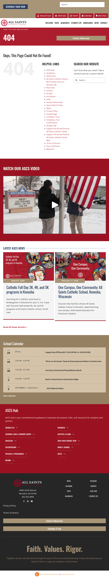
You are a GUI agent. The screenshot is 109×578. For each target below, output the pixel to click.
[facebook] (24, 501)
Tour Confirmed (53, 146)
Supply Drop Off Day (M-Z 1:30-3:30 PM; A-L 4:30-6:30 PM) (67, 352)
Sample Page (51, 114)
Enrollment (51, 96)
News (48, 108)
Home (5, 29)
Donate (49, 93)
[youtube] (32, 501)
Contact (49, 90)
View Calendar (9, 396)
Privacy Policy (52, 111)
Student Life (51, 126)
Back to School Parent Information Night (62, 379)
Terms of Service (53, 143)
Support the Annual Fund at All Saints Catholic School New (57, 137)
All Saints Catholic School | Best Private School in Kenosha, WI (57, 82)
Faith (48, 99)
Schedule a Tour (53, 117)
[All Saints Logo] (13, 20)
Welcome (50, 149)
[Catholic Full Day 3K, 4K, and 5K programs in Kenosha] (28, 286)
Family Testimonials (54, 102)
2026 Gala (50, 70)
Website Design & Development (49, 574)
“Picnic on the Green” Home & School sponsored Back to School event (73, 361)
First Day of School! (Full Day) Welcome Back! (63, 370)
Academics (50, 73)
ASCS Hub (50, 88)
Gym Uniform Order (54, 105)
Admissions (51, 76)
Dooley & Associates (67, 574)
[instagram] (28, 501)
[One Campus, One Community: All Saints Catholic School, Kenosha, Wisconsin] (80, 286)
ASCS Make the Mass (55, 388)
